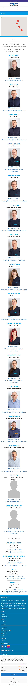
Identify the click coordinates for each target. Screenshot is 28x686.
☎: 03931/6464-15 (14, 137)
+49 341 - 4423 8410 (17, 9)
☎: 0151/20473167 (14, 529)
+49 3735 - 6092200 (10, 9)
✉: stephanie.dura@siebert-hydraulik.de (14, 319)
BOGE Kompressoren (6, 630)
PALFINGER (4, 633)
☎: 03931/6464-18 (14, 378)
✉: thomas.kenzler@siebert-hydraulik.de (14, 441)
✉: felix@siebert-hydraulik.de (14, 81)
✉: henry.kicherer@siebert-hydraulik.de (14, 201)
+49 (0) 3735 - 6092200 (15, 563)
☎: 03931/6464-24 (14, 228)
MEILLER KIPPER (5, 632)
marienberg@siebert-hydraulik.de (16, 565)
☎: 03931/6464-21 (14, 346)
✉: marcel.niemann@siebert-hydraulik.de (14, 170)
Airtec (3, 628)
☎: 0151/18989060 (14, 499)
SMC (3, 636)
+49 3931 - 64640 (3, 9)
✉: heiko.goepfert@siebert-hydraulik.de (14, 471)
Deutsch (17, 1)
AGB (3, 619)
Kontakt (4, 614)
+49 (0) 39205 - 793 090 (15, 589)
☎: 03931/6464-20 (14, 198)
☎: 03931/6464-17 (14, 108)
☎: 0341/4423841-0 (14, 410)
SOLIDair (4, 638)
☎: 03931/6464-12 (14, 167)
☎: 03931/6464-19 (14, 258)
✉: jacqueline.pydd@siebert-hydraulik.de (14, 381)
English (11, 1)
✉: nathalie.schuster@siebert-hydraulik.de (14, 350)
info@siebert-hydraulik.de (15, 552)
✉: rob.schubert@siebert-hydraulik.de (14, 140)
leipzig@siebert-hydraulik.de (16, 578)
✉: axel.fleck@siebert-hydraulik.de (14, 260)
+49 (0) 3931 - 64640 (15, 549)
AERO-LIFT (4, 627)
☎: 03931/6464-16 (14, 287)
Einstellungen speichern (14, 682)
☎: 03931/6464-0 (14, 78)
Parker (3, 635)
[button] (4, 13)
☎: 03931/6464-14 (14, 317)
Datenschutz (11, 684)
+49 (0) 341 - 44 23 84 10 (15, 576)
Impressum (17, 684)
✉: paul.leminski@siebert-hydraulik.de (14, 230)
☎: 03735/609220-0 (14, 439)
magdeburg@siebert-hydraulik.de (16, 592)
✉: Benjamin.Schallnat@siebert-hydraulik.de (14, 532)
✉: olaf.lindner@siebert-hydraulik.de (14, 412)
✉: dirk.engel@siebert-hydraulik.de (14, 110)
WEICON (4, 640)
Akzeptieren (14, 674)
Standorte (4, 616)
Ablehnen (14, 678)
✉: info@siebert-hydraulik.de (14, 502)
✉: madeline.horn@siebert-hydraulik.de (14, 290)
